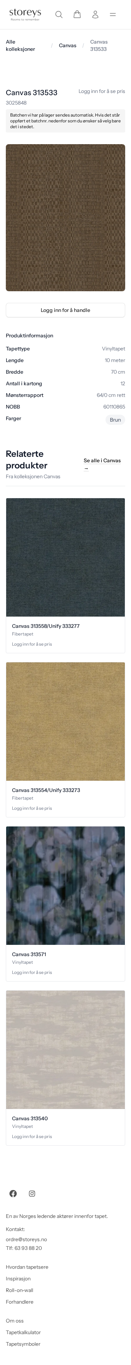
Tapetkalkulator (23, 1332)
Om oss (15, 1320)
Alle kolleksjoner (20, 45)
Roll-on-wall (19, 1290)
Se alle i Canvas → (102, 464)
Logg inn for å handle (65, 310)
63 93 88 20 (28, 1248)
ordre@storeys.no (26, 1239)
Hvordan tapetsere (27, 1267)
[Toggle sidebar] (113, 14)
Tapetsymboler (23, 1344)
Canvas (67, 45)
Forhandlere (19, 1302)
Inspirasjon (18, 1278)
